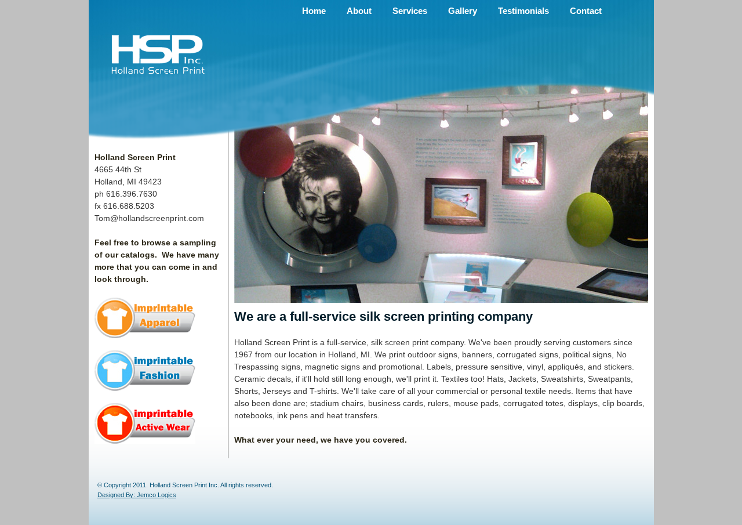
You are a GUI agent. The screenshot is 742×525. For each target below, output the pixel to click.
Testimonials (523, 11)
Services (409, 11)
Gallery (462, 11)
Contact (586, 11)
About (359, 11)
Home (314, 11)
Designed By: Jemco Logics (136, 494)
